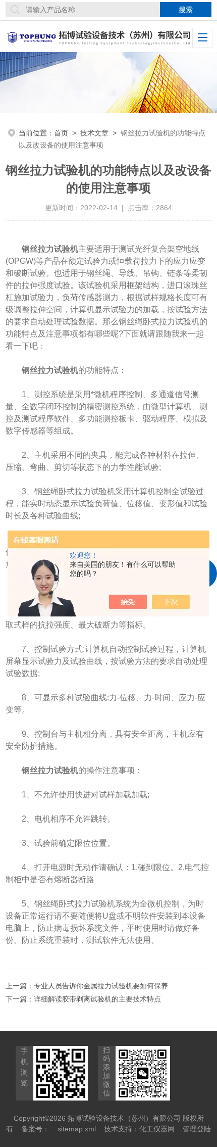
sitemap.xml (77, 1129)
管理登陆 (197, 1129)
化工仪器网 (157, 1129)
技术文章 (94, 133)
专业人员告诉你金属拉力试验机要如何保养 (101, 986)
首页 (61, 133)
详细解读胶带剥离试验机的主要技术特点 (97, 999)
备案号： (35, 1129)
